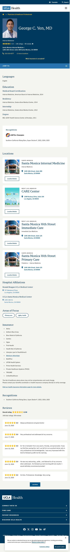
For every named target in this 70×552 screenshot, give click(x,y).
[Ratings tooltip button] (32, 44)
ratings (19, 44)
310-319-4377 (9, 53)
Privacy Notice (16, 535)
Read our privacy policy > (38, 542)
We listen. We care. (62, 535)
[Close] (66, 538)
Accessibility (51, 535)
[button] (53, 2)
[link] (24, 529)
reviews (28, 44)
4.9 (12, 44)
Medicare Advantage (13, 355)
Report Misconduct (40, 535)
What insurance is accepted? (35, 58)
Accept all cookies (60, 547)
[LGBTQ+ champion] (35, 135)
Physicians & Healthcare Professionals (20, 14)
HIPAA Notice (7, 535)
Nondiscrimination (28, 535)
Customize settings (44, 546)
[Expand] (66, 505)
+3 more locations (22, 53)
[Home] (3, 14)
